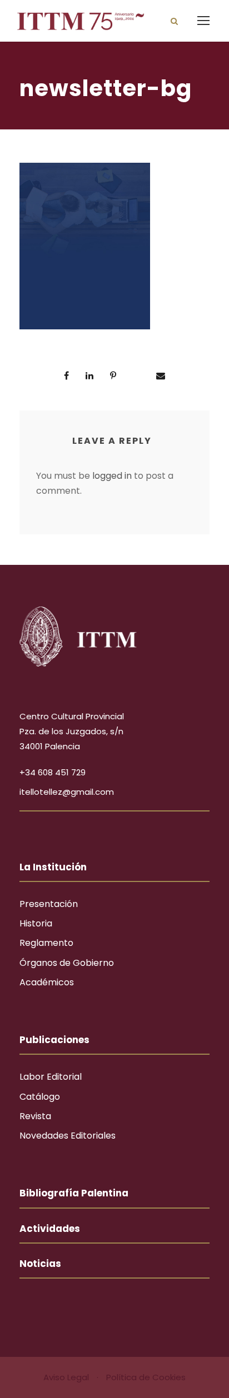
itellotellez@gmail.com (66, 792)
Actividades (49, 1228)
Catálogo (39, 1096)
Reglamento (46, 942)
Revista (35, 1116)
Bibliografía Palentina (73, 1193)
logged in (112, 475)
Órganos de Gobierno (66, 962)
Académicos (46, 982)
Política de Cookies (146, 1377)
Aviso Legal (67, 1377)
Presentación (48, 904)
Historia (35, 923)
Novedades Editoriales (67, 1135)
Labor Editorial (50, 1076)
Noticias (40, 1263)
